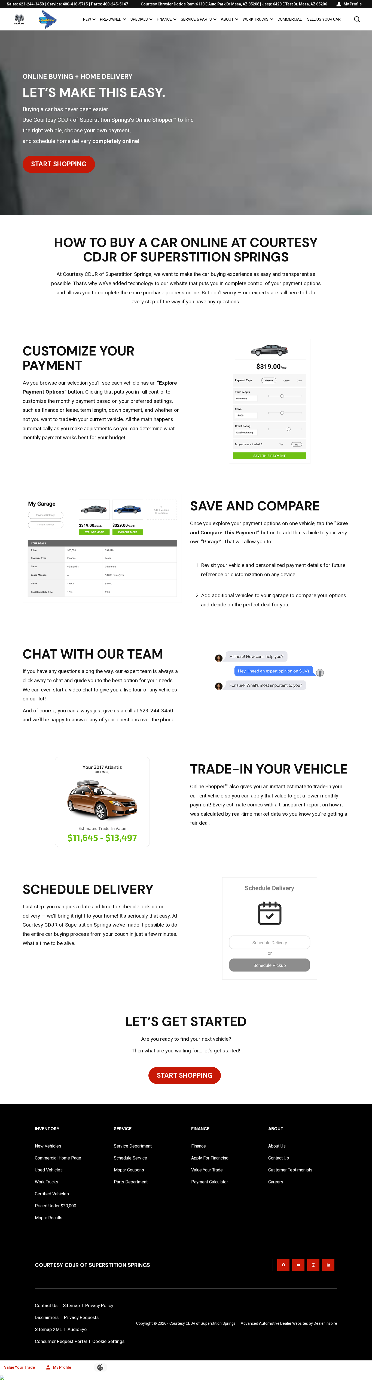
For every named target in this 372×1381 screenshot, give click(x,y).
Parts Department (131, 1181)
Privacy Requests (81, 1317)
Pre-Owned (110, 19)
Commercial (290, 19)
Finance (164, 19)
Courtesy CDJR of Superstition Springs (202, 1323)
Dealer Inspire (325, 1323)
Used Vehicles (49, 1170)
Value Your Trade (207, 1170)
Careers (275, 1181)
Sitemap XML (48, 1329)
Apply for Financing (209, 1158)
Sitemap (71, 1305)
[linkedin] (328, 1265)
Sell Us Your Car (324, 19)
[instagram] (313, 1265)
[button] (357, 19)
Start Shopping (59, 164)
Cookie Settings (108, 1341)
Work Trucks (256, 19)
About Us (277, 1146)
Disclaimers (47, 1317)
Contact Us (278, 1158)
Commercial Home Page (58, 1158)
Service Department (133, 1146)
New (87, 19)
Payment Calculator (209, 1181)
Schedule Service (130, 1158)
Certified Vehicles (52, 1193)
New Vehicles (48, 1146)
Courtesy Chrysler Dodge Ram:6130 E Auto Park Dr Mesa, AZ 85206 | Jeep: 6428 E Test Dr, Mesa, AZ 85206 (234, 4)
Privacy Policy (99, 1305)
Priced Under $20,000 (55, 1205)
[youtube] (298, 1265)
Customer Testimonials (290, 1170)
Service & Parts (196, 19)
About (227, 19)
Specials (139, 20)
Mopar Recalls (48, 1217)
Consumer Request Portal (61, 1341)
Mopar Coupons (129, 1170)
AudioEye (77, 1329)
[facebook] (283, 1265)
